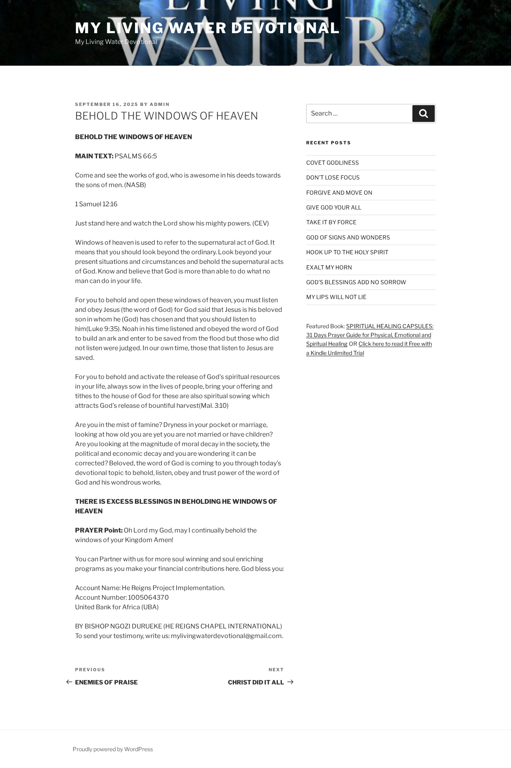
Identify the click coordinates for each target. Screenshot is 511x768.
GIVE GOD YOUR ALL (333, 207)
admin (160, 104)
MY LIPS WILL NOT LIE (336, 296)
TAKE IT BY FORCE (331, 222)
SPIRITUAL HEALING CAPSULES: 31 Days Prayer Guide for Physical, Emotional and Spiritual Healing (370, 335)
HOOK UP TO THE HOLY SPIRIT (347, 252)
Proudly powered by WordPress (113, 749)
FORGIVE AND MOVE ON (339, 192)
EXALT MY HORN (329, 267)
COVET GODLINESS (332, 162)
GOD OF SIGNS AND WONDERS (348, 237)
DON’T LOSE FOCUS (333, 177)
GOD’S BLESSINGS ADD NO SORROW (356, 282)
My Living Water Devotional (208, 28)
